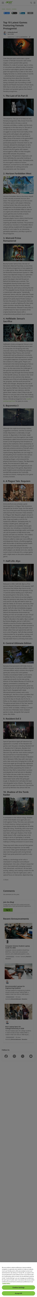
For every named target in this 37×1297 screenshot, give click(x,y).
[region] (18, 1279)
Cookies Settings (18, 1287)
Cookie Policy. (6, 1283)
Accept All (18, 1293)
